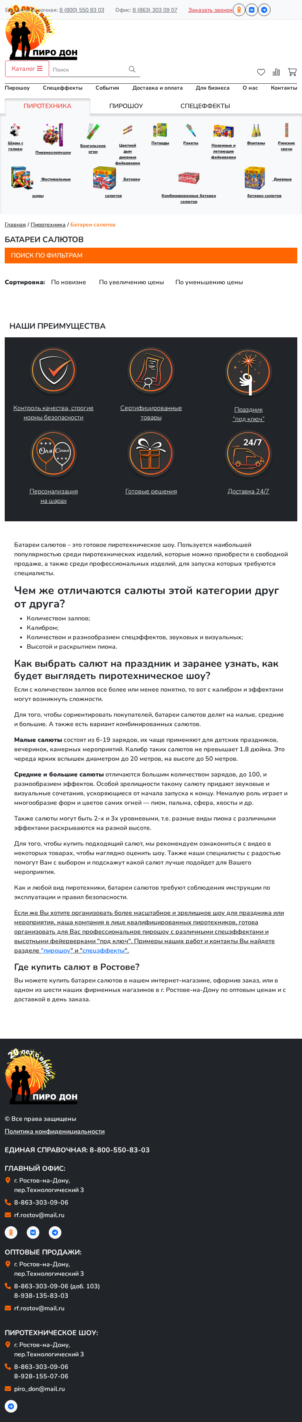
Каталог (24, 68)
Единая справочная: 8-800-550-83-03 (77, 1150)
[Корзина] (292, 72)
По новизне (68, 282)
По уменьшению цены (209, 282)
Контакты (284, 88)
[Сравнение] (276, 72)
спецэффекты (104, 950)
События (107, 88)
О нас (250, 88)
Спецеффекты (63, 88)
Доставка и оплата (158, 88)
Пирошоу (17, 88)
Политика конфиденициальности (55, 1131)
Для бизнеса (213, 88)
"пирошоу (55, 950)
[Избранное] (261, 72)
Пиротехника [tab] (48, 106)
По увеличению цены (131, 282)
